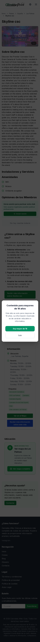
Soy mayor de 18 (20, 329)
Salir (20, 335)
